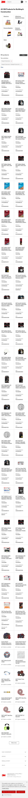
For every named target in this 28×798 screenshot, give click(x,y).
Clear (2, 67)
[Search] (22, 2)
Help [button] (3, 765)
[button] (7, 795)
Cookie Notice (5, 788)
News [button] (4, 756)
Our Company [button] (6, 752)
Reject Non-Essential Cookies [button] (8, 791)
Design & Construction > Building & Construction (11, 64)
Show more (14, 742)
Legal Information (11, 773)
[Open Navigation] (26, 2)
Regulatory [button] (6, 761)
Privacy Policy (19, 773)
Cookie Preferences (11, 774)
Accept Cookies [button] (21, 791)
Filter (23, 55)
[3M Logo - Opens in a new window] (3, 2)
